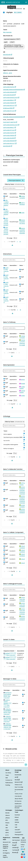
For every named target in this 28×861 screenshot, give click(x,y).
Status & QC (18, 784)
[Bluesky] (24, 857)
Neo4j (16, 780)
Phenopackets (19, 834)
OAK (16, 825)
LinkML (16, 820)
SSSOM (17, 822)
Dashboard (18, 803)
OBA (6, 825)
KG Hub (5, 850)
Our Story (8, 773)
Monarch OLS (6, 842)
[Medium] (23, 851)
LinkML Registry (5, 856)
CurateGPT (18, 832)
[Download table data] (12, 245)
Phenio (7, 823)
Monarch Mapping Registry (5, 846)
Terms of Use (18, 794)
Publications (9, 782)
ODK (16, 827)
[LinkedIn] (24, 854)
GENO (7, 830)
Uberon (7, 815)
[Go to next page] (17, 242)
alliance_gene (7, 73)
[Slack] (24, 849)
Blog (13, 845)
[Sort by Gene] (8, 193)
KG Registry (6, 853)
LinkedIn (14, 847)
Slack (14, 842)
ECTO (7, 835)
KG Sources (18, 801)
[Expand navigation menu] (26, 2)
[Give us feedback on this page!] (25, 764)
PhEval (17, 817)
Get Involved (16, 840)
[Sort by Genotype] (11, 690)
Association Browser (18, 807)
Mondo (7, 813)
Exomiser (17, 815)
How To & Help (19, 787)
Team (7, 775)
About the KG (19, 798)
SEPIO (7, 832)
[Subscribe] (22, 849)
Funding (7, 785)
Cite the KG (18, 796)
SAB (6, 778)
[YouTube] (22, 857)
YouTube (15, 850)
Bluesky (14, 852)
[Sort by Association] (18, 193)
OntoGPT (17, 829)
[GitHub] (22, 854)
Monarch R (18, 782)
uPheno (7, 818)
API (16, 777)
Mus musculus (7, 32)
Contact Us (8, 780)
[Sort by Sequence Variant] (15, 651)
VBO (6, 827)
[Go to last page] (20, 242)
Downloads (18, 775)
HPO (6, 820)
